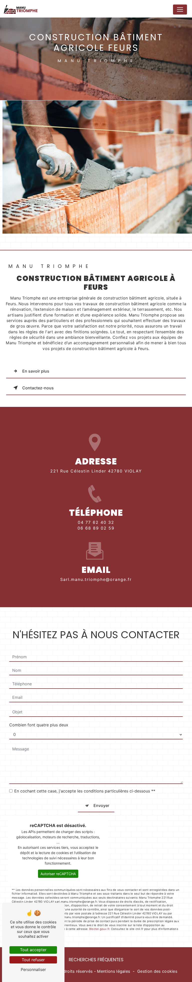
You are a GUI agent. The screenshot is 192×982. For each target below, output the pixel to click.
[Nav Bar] (180, 10)
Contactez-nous (38, 387)
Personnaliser (33, 969)
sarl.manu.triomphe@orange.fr (96, 579)
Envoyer (101, 805)
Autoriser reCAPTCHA (58, 874)
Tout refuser (33, 959)
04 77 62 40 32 (96, 522)
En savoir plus (35, 371)
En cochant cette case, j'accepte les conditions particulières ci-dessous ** (84, 790)
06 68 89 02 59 (96, 528)
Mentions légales (113, 971)
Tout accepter (33, 949)
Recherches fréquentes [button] (96, 960)
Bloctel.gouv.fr (99, 929)
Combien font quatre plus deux (38, 724)
